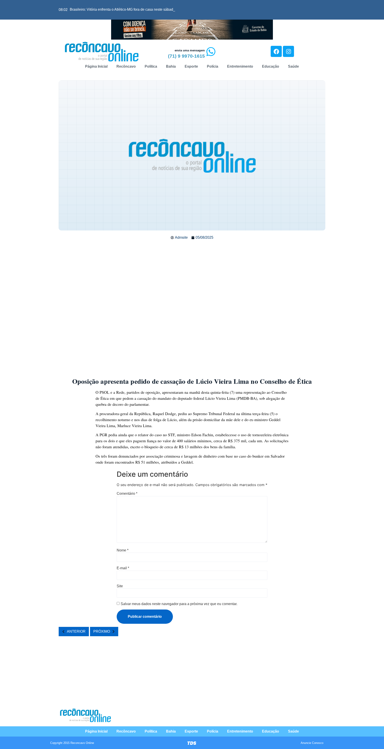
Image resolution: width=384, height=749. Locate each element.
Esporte (191, 66)
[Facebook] (276, 51)
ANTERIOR (76, 631)
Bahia (171, 66)
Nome (122, 550)
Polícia (212, 66)
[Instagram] (288, 51)
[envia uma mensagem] (211, 51)
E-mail (123, 568)
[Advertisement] (192, 276)
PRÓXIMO (101, 631)
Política (151, 66)
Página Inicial (96, 66)
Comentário (127, 493)
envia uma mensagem (190, 50)
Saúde (293, 66)
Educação (270, 66)
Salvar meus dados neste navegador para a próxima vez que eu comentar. (179, 604)
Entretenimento (240, 66)
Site (120, 586)
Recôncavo (126, 66)
